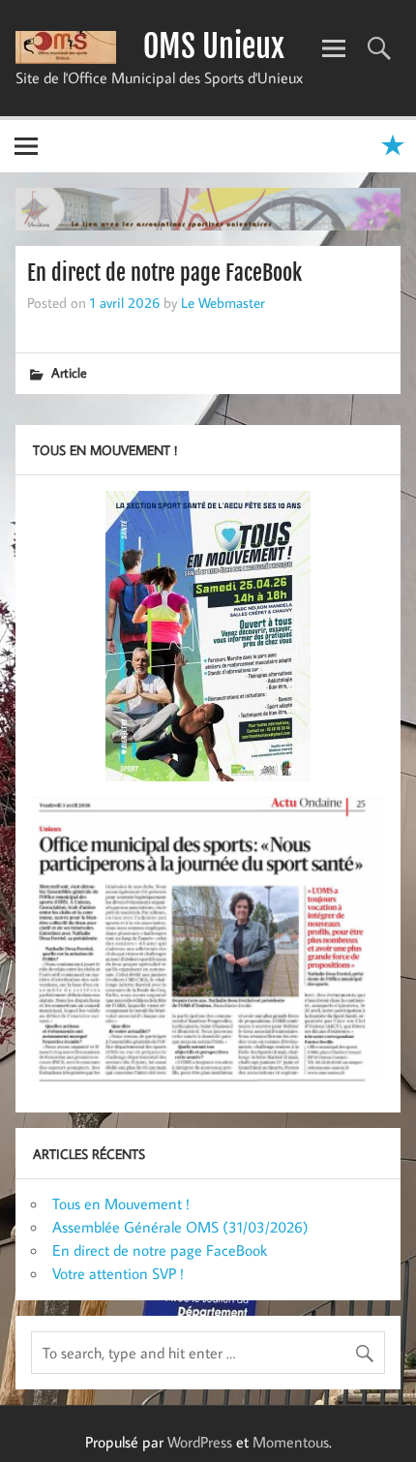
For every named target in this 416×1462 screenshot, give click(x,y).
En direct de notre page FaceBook (159, 1250)
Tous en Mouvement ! (121, 1203)
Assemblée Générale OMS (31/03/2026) (180, 1226)
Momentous (291, 1441)
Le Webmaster (223, 302)
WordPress (199, 1441)
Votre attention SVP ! (118, 1273)
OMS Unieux (213, 46)
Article (69, 372)
